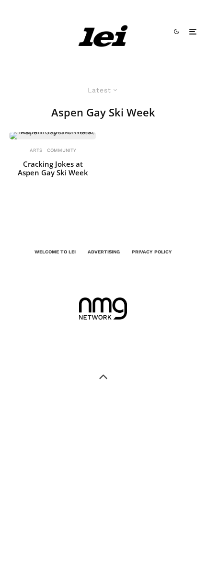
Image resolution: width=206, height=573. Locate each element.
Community (61, 150)
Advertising (104, 251)
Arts (36, 150)
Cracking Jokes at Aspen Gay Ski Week (53, 168)
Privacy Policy (152, 251)
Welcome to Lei (55, 251)
